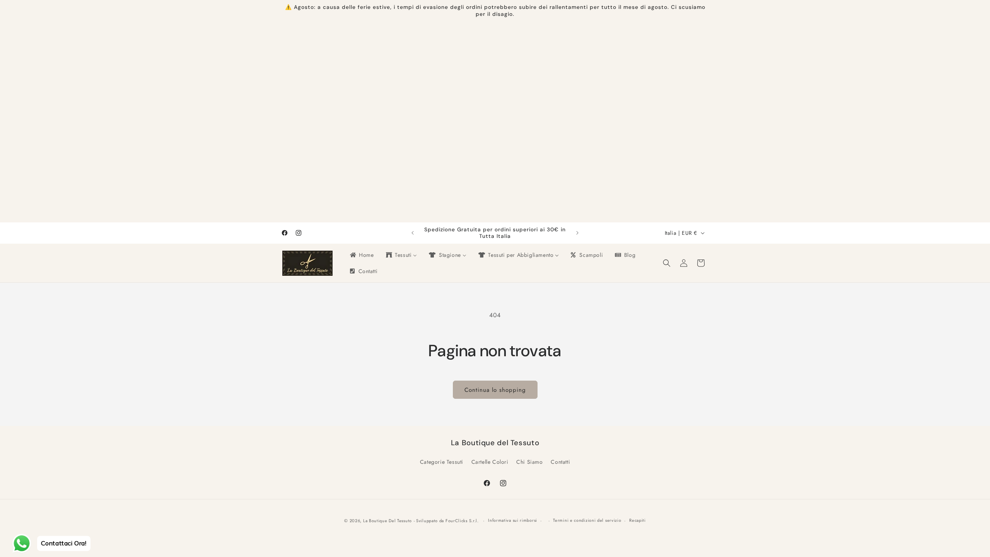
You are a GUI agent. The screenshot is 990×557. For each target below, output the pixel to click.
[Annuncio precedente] (412, 233)
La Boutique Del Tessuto (387, 521)
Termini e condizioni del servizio (587, 520)
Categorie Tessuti (441, 462)
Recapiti (637, 520)
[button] (666, 263)
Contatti (560, 462)
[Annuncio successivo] (577, 233)
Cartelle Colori (490, 462)
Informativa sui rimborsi (512, 520)
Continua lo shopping (495, 390)
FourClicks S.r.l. (463, 521)
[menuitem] (361, 255)
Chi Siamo (529, 462)
